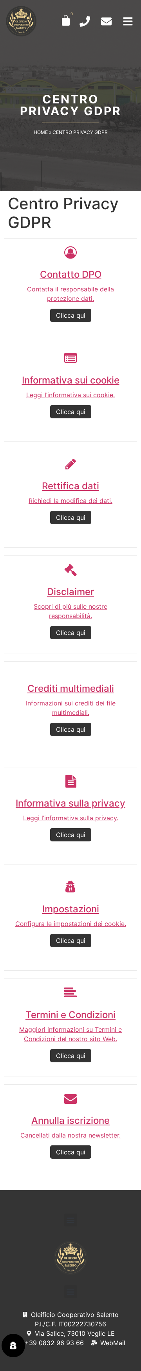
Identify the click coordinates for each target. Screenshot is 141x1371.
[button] (70, 1220)
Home (41, 132)
